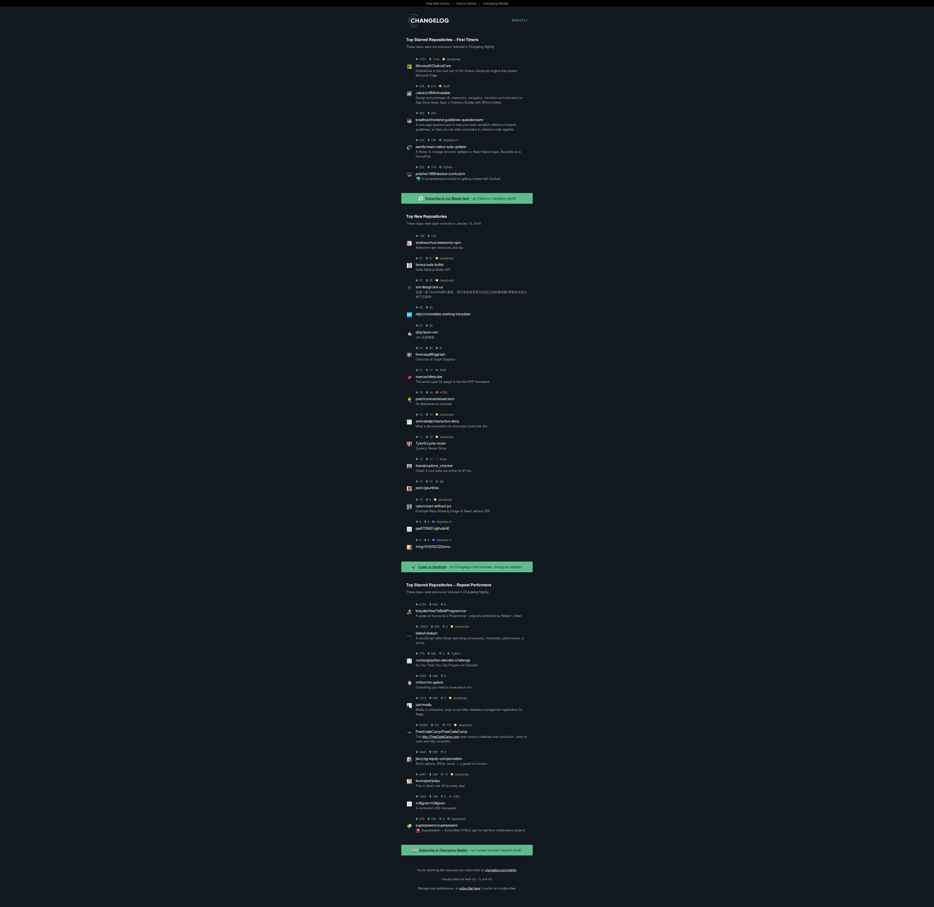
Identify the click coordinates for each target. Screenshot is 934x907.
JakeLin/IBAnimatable (433, 92)
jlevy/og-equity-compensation (439, 758)
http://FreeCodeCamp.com (440, 736)
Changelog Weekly (495, 3)
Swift (446, 86)
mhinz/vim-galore (429, 682)
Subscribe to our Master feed (447, 198)
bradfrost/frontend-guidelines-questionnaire (449, 119)
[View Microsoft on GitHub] (409, 67)
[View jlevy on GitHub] (409, 760)
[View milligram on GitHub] (409, 805)
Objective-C (451, 140)
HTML (444, 392)
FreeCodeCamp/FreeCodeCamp (441, 731)
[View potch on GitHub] (409, 400)
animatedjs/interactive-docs (437, 420)
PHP (443, 370)
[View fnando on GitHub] (409, 467)
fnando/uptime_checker (434, 465)
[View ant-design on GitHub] (409, 288)
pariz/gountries (427, 487)
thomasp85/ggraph (430, 354)
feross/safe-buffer (430, 264)
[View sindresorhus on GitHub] (409, 244)
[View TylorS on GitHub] (409, 445)
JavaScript (453, 59)
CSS (456, 796)
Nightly (520, 20)
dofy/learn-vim (427, 332)
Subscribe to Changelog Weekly (443, 850)
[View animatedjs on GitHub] (409, 423)
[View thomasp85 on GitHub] (409, 356)
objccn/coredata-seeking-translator (443, 313)
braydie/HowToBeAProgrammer (441, 610)
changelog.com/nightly (500, 870)
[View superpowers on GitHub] (409, 827)
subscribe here (469, 888)
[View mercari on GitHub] (409, 378)
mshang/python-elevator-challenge (443, 659)
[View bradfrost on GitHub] (409, 121)
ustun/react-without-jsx (434, 505)
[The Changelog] (427, 25)
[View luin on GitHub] (409, 706)
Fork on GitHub (466, 3)
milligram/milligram (430, 802)
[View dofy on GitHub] (409, 334)
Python (447, 167)
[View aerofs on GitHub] (409, 148)
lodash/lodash (427, 632)
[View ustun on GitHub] (409, 508)
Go (442, 481)
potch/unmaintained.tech (435, 398)
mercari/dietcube (429, 376)
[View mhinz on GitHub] (409, 684)
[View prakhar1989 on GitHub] (409, 175)
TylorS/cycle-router (431, 443)
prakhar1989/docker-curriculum (440, 173)
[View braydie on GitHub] (409, 612)
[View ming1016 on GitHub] (409, 548)
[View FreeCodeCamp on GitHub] (409, 733)
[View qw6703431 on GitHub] (409, 530)
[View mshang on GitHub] (409, 662)
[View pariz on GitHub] (409, 489)
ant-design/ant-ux (429, 286)
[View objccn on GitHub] (409, 315)
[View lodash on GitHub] (409, 635)
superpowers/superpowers (437, 825)
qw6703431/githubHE (432, 528)
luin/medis (424, 704)
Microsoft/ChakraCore (433, 65)
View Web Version (438, 3)
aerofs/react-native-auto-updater (441, 146)
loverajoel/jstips (428, 780)
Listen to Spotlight (432, 566)
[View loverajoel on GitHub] (409, 782)
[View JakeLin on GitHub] (409, 94)
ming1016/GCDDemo (433, 546)
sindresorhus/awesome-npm (438, 242)
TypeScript (458, 819)
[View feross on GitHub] (409, 266)
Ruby (443, 459)
